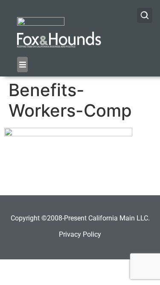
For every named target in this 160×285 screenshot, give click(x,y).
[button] (22, 64)
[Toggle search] (144, 15)
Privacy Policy (80, 234)
